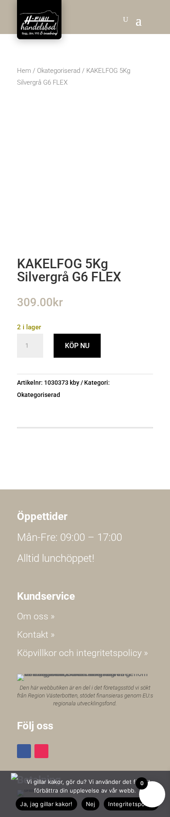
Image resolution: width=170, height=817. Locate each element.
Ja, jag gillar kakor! (46, 803)
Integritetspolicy (131, 803)
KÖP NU (77, 346)
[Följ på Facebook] (24, 751)
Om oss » (36, 616)
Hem (24, 71)
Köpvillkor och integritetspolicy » (82, 653)
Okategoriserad (58, 71)
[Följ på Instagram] (41, 751)
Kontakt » (36, 634)
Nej (90, 803)
